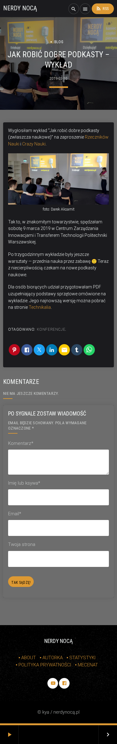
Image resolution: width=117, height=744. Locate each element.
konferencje (51, 329)
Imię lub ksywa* (24, 483)
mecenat (88, 665)
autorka (52, 657)
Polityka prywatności (44, 665)
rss (102, 8)
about (28, 657)
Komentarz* (20, 443)
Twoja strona (21, 544)
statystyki (82, 657)
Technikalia (40, 307)
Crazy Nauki (34, 143)
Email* (14, 514)
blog (58, 42)
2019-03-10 (58, 78)
